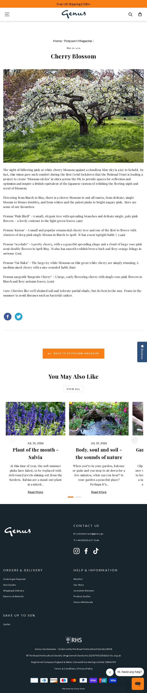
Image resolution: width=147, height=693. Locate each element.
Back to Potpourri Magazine (76, 353)
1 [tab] (70, 498)
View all (73, 389)
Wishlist (78, 579)
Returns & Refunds (13, 596)
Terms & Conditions (65, 668)
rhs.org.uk (115, 655)
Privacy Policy (85, 668)
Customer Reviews (84, 590)
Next (134, 439)
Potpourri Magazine (78, 41)
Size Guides (9, 584)
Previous (12, 439)
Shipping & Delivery (13, 590)
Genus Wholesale (83, 602)
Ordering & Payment (14, 579)
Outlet (6, 624)
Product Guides (82, 596)
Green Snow (79, 688)
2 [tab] (77, 498)
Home (57, 41)
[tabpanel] (35, 448)
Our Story (79, 584)
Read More (35, 492)
